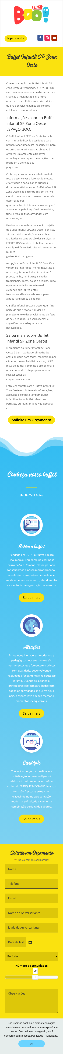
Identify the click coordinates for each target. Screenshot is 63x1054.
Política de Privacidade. (44, 1035)
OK (31, 1044)
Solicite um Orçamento (31, 419)
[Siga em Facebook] (40, 38)
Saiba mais (31, 597)
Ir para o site (15, 38)
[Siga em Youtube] (54, 38)
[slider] (35, 977)
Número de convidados (31, 966)
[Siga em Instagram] (47, 38)
